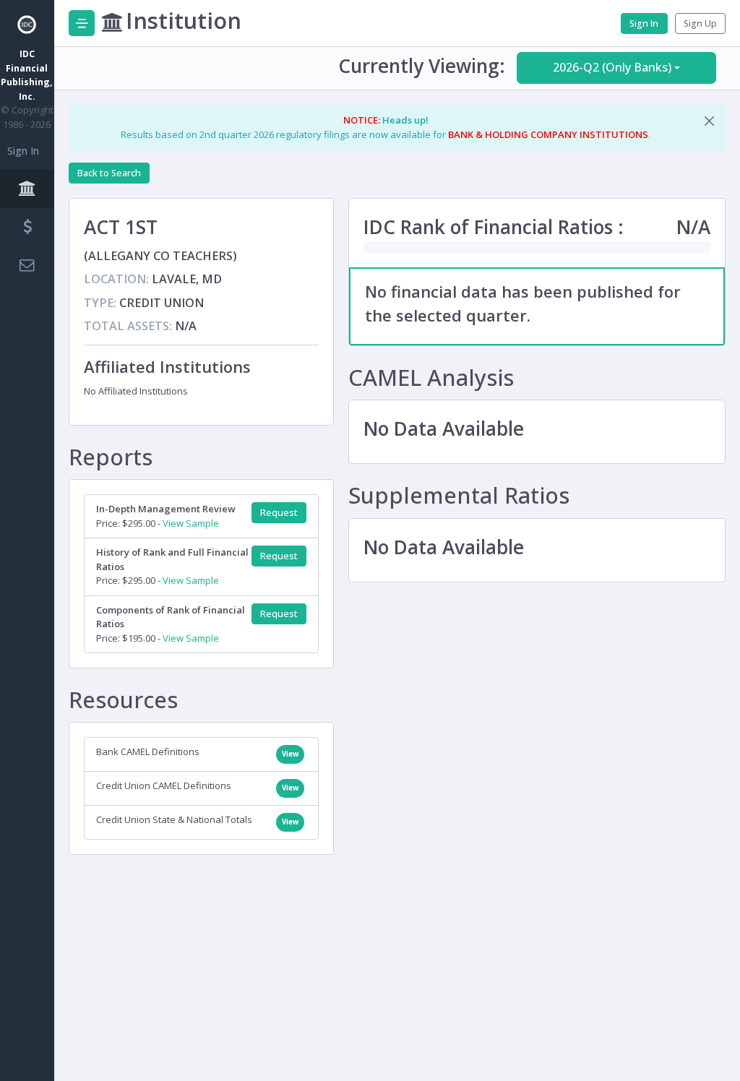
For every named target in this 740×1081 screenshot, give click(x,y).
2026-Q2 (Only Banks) (612, 67)
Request (279, 513)
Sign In (23, 151)
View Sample (191, 523)
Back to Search (109, 173)
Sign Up (700, 23)
